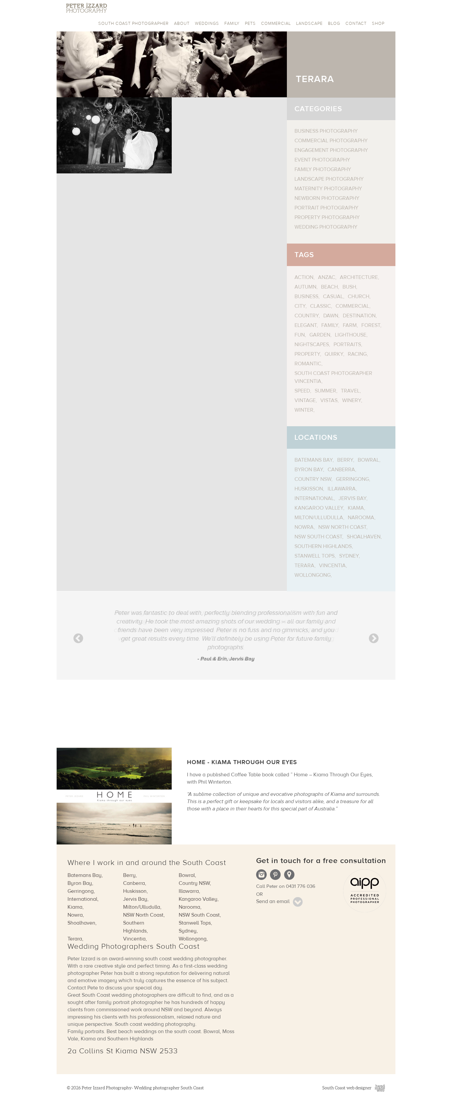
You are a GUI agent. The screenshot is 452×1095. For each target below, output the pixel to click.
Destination (359, 315)
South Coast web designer (347, 1087)
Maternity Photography (328, 188)
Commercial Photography (331, 140)
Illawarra (342, 488)
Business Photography (326, 131)
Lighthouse (350, 335)
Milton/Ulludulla (318, 517)
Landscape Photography (329, 179)
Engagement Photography (331, 150)
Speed (302, 391)
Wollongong (312, 575)
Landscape (309, 23)
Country (306, 315)
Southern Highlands (323, 546)
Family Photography (322, 169)
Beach (329, 287)
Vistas (329, 400)
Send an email (273, 901)
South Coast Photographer (133, 23)
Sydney (349, 556)
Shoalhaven (364, 536)
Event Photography (322, 160)
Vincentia (332, 565)
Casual (333, 296)
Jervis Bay (352, 498)
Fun (299, 335)
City (299, 306)
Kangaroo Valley (318, 508)
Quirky (334, 354)
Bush (349, 287)
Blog (334, 23)
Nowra (304, 527)
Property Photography (327, 217)
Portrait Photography (326, 208)
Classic (320, 306)
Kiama (356, 508)
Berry (345, 460)
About (182, 23)
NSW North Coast (342, 527)
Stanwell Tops (314, 556)
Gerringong (352, 479)
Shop (378, 23)
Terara (304, 565)
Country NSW (312, 479)
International (314, 498)
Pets (250, 23)
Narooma (361, 517)
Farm (350, 325)
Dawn (330, 315)
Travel (350, 391)
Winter (303, 410)
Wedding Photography (325, 227)
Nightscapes (311, 344)
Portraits (347, 344)
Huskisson (308, 488)
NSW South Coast (318, 536)
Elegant (305, 325)
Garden (319, 335)
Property (307, 354)
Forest (370, 325)
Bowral (368, 460)
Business (306, 296)
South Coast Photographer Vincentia (333, 377)
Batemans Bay (313, 460)
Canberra (341, 469)
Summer (325, 391)
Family (232, 23)
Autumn (305, 287)
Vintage (305, 400)
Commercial (276, 23)
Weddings (207, 23)
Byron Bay (308, 469)
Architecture (359, 277)
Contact (356, 23)
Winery (351, 400)
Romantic (307, 363)
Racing (357, 354)
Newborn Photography (326, 198)
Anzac (326, 277)
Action (303, 277)
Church (358, 296)
